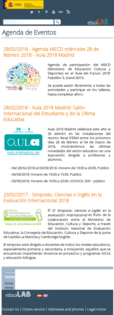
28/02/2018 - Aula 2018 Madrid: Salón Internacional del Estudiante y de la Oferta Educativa (49, 113)
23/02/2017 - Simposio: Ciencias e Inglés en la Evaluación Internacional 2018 (52, 197)
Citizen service (33, 309)
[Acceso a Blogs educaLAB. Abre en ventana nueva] (61, 10)
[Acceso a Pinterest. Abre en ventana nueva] (46, 10)
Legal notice (96, 309)
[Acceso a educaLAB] (18, 292)
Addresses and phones (66, 309)
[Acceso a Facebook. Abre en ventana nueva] (39, 10)
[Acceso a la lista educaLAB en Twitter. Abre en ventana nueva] (32, 10)
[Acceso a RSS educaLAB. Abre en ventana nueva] (68, 10)
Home (10, 276)
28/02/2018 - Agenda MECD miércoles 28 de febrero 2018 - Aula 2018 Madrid (51, 52)
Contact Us (10, 309)
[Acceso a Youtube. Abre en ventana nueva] (54, 10)
